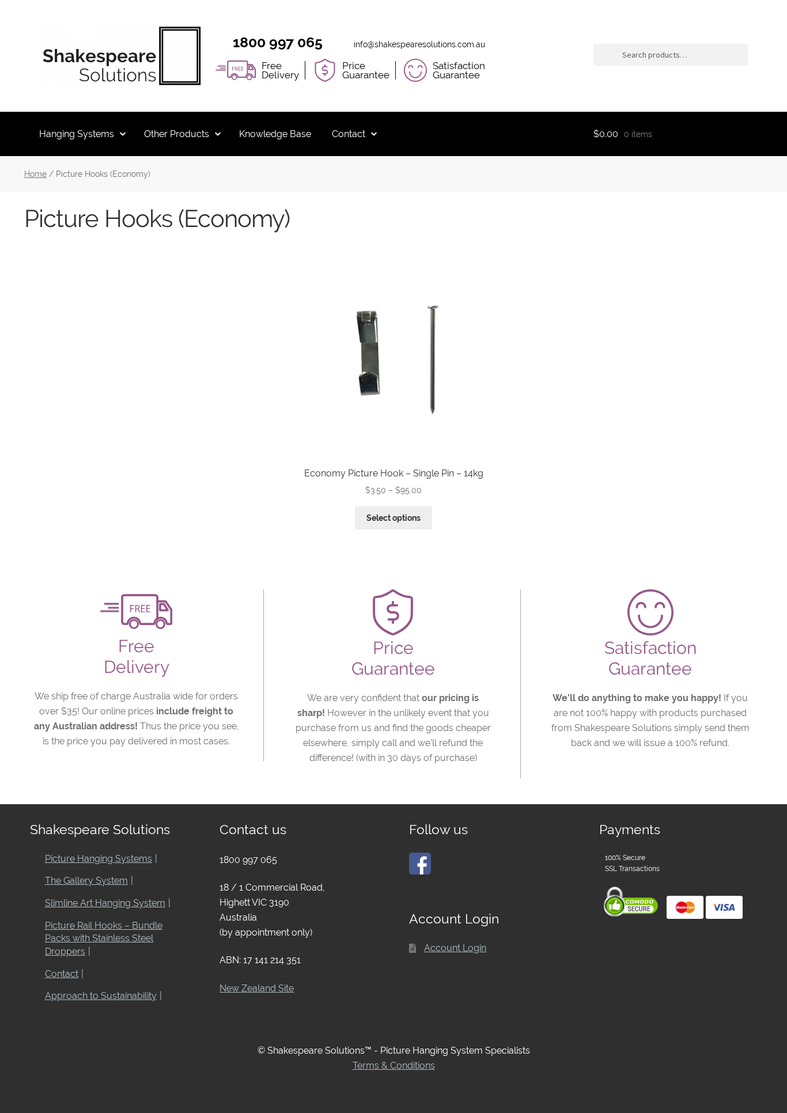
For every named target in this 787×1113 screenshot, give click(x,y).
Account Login (455, 947)
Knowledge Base (275, 133)
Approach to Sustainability (101, 995)
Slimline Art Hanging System (105, 903)
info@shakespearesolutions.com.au (419, 44)
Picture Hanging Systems (98, 858)
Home (35, 174)
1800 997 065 (278, 42)
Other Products (176, 133)
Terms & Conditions (394, 1065)
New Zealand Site (257, 988)
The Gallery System (86, 880)
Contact (348, 133)
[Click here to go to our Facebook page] (420, 863)
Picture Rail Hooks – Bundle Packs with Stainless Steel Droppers (103, 938)
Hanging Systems (76, 133)
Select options (393, 518)
